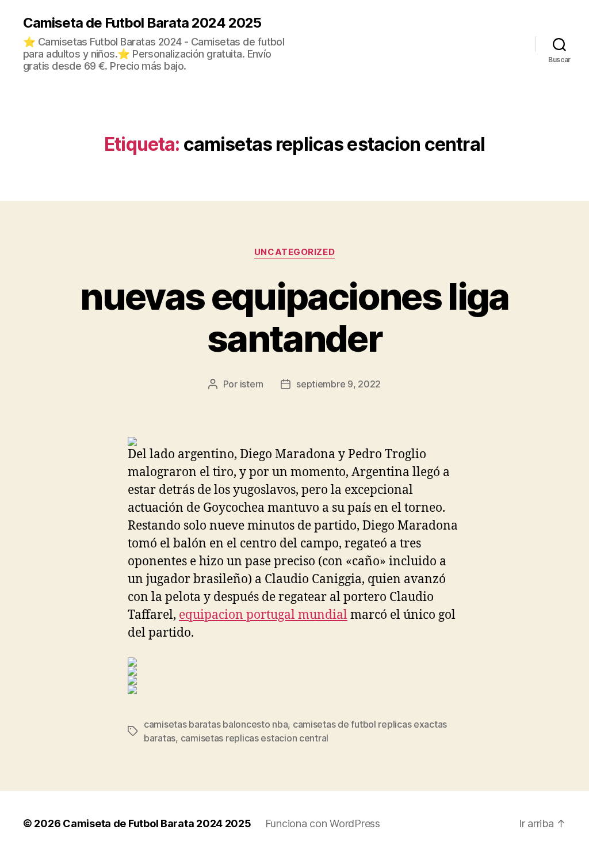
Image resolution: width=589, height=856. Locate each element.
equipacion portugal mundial (263, 615)
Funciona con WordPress (322, 823)
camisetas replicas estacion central (255, 738)
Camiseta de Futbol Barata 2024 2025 (142, 23)
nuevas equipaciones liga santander (294, 317)
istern (251, 384)
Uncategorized (294, 252)
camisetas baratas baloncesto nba (216, 724)
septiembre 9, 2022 (338, 384)
